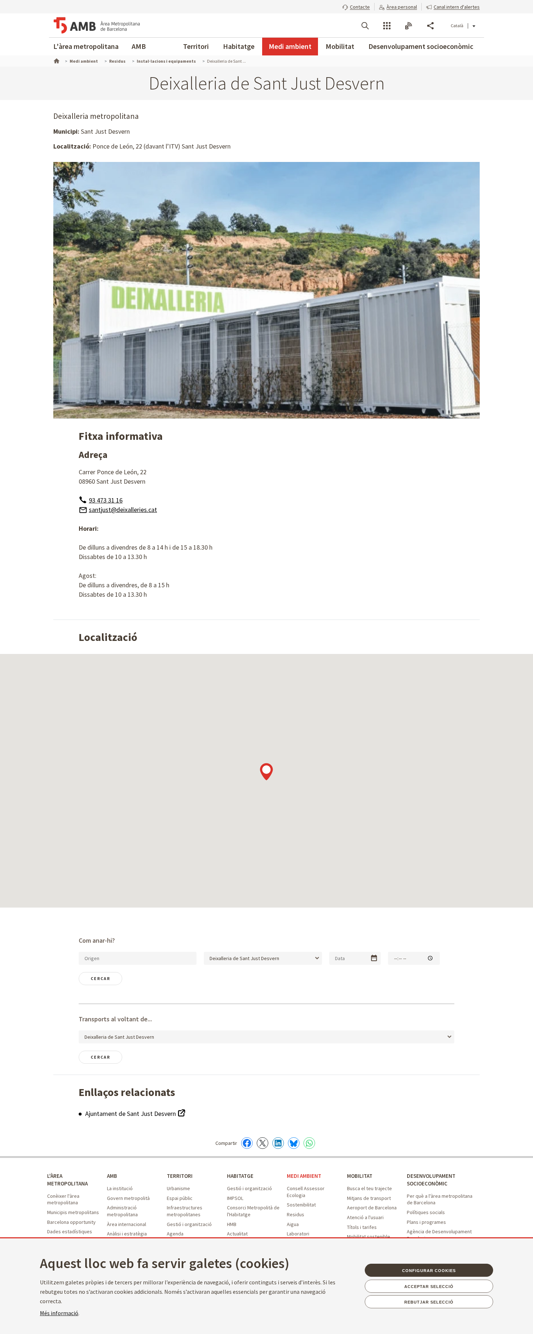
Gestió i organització (189, 1224)
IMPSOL (235, 1198)
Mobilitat (340, 46)
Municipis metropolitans (73, 1212)
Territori (196, 46)
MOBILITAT (359, 1175)
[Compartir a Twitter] (262, 1143)
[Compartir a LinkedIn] (278, 1143)
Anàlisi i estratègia (127, 1233)
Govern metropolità (128, 1198)
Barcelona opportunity (71, 1222)
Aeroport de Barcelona (372, 1207)
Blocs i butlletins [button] (409, 26)
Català (457, 25)
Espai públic (180, 1198)
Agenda (175, 1233)
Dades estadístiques (69, 1231)
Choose (374, 958)
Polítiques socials (426, 1212)
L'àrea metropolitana (86, 46)
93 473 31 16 (106, 500)
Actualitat (237, 1233)
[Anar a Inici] (55, 60)
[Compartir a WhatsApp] (309, 1143)
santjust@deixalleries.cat (123, 509)
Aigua (293, 1224)
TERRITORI (180, 1175)
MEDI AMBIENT (304, 1175)
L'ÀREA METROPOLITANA (67, 1179)
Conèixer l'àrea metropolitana (63, 1199)
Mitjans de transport (369, 1198)
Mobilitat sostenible (368, 1236)
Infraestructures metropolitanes (184, 1211)
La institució (120, 1188)
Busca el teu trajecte (369, 1188)
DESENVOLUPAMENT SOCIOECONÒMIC (431, 1179)
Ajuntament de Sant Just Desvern (131, 1113)
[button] (356, 6)
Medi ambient (290, 46)
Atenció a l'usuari (365, 1217)
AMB (139, 46)
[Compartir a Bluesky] (293, 1143)
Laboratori (298, 1233)
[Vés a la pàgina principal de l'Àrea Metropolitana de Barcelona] (96, 25)
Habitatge (239, 46)
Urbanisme (178, 1188)
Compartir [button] (430, 26)
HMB (231, 1224)
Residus (295, 1214)
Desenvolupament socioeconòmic (420, 46)
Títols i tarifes (362, 1227)
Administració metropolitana (122, 1211)
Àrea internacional (126, 1224)
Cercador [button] (365, 26)
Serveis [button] (387, 26)
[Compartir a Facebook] (247, 1143)
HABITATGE (240, 1175)
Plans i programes (426, 1222)
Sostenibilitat (301, 1204)
